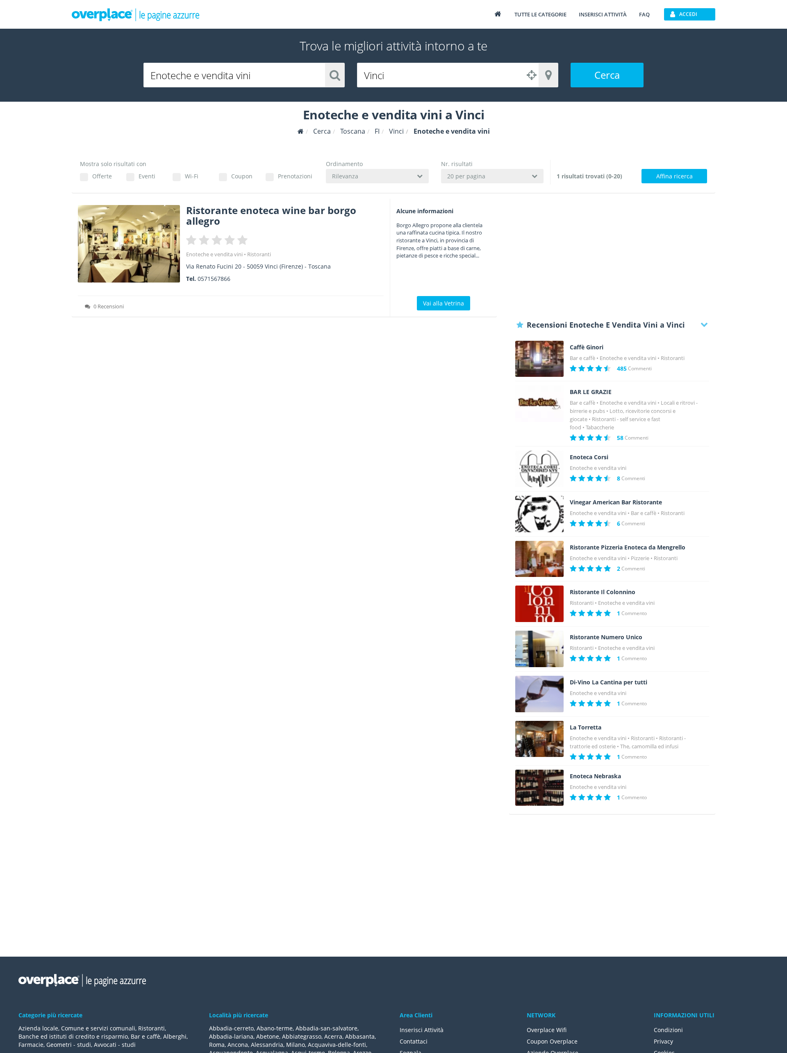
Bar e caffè (582, 358)
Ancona (237, 1044)
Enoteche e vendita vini (214, 254)
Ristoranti (259, 254)
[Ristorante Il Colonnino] (539, 604)
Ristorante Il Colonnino (602, 592)
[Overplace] (301, 131)
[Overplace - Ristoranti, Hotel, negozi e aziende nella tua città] (136, 14)
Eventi (147, 176)
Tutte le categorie (540, 14)
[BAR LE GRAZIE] (539, 403)
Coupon (241, 176)
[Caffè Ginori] (539, 359)
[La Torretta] (539, 739)
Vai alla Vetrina (443, 303)
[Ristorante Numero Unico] (539, 649)
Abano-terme (275, 1028)
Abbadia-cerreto (231, 1028)
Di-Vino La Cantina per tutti (608, 682)
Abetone (267, 1036)
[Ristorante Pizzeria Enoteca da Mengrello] (539, 559)
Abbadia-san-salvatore (326, 1028)
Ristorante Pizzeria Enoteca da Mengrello (627, 547)
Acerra (333, 1036)
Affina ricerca (674, 176)
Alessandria (267, 1044)
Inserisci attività (603, 14)
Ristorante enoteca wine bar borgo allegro (271, 215)
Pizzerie (640, 558)
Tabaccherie (600, 427)
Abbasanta (360, 1036)
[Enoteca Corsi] (539, 469)
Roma (217, 1044)
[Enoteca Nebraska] (539, 788)
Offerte (102, 176)
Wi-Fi (191, 176)
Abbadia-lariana (231, 1036)
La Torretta (585, 727)
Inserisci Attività (422, 1030)
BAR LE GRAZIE (591, 392)
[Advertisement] (612, 256)
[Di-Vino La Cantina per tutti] (539, 694)
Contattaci (414, 1041)
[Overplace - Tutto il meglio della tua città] (497, 13)
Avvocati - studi (115, 1044)
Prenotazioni (295, 176)
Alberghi (175, 1036)
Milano (295, 1044)
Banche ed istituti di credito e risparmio (73, 1036)
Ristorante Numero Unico (606, 637)
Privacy (663, 1041)
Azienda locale (38, 1028)
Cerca (607, 75)
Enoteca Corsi (589, 457)
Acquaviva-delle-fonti (337, 1044)
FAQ (644, 14)
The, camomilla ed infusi (649, 746)
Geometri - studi (68, 1044)
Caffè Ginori (586, 347)
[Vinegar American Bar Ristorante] (539, 514)
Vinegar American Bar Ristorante (616, 502)
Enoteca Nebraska (595, 776)
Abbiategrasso (301, 1036)
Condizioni (668, 1030)
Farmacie (30, 1044)
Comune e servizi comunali (98, 1028)
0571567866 (214, 279)
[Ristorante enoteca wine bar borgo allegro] (129, 244)
